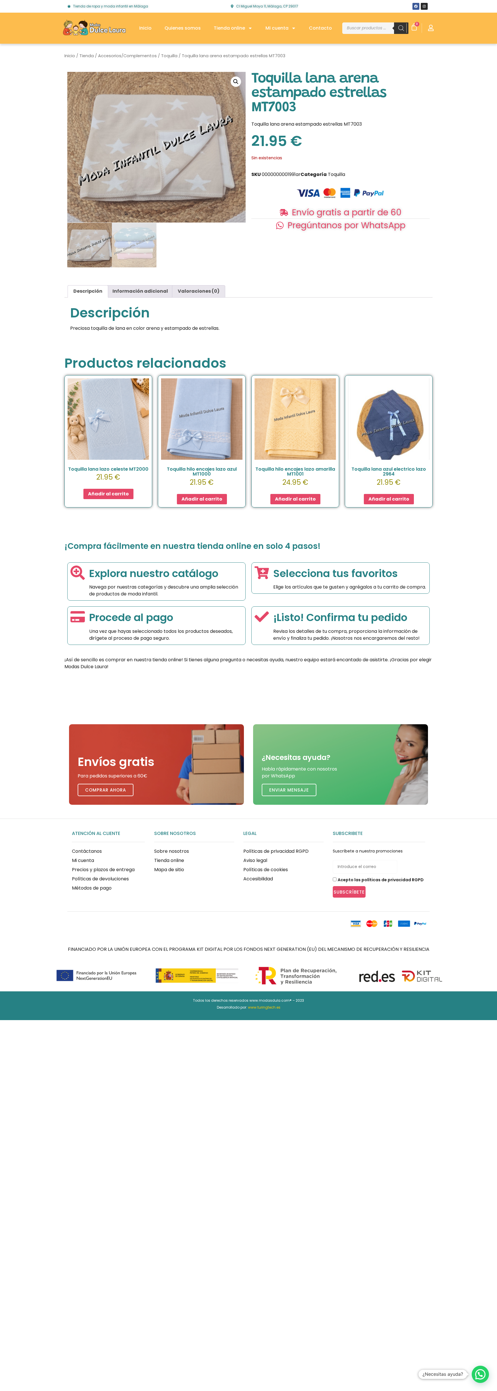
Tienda (86, 56)
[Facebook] (415, 6)
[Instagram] (424, 6)
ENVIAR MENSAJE (289, 790)
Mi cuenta (276, 28)
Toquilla (169, 56)
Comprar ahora (105, 790)
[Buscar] (401, 28)
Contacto (320, 28)
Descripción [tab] (87, 291)
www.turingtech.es (264, 1007)
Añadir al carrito (108, 494)
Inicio (145, 28)
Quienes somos (183, 28)
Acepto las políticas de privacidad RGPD (381, 880)
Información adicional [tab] (140, 291)
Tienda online (229, 28)
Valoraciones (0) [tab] (198, 291)
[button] (236, 81)
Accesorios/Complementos (127, 56)
